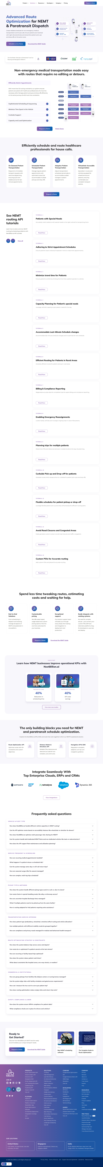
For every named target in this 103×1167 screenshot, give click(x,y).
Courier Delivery (48, 1096)
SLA (60, 1159)
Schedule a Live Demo (16, 44)
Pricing (66, 3)
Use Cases (84, 1105)
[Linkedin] (7, 1096)
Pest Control (47, 1105)
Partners (84, 1074)
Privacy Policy (44, 1159)
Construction (47, 1094)
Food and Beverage (49, 1109)
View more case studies (51, 707)
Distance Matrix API (30, 1074)
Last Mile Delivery (48, 1076)
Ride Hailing (47, 1085)
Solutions (32, 3)
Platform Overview (30, 1103)
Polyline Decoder (86, 1124)
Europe (27, 1118)
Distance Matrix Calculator (89, 1120)
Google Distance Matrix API (70, 1076)
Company (58, 3)
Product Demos (86, 1092)
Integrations (66, 1096)
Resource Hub (89, 1159)
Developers (50, 3)
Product (25, 3)
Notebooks (66, 1092)
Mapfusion (28, 1098)
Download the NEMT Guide (36, 1049)
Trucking (46, 1072)
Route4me (65, 1081)
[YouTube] (9, 1096)
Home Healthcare (48, 1118)
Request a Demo (90, 3)
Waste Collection (48, 1083)
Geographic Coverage (30, 1113)
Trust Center (85, 1081)
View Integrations (51, 797)
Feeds (83, 1107)
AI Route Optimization (31, 1100)
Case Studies (85, 1096)
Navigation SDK (29, 1079)
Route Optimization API (31, 1072)
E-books (84, 1098)
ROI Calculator (85, 1094)
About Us (84, 1076)
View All (27, 1092)
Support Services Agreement (69, 1159)
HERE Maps (66, 1079)
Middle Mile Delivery (49, 1092)
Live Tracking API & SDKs (31, 1083)
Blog (83, 1103)
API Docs (65, 1090)
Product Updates (86, 1100)
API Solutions (66, 1100)
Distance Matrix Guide (68, 1111)
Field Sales (47, 1107)
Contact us (84, 1079)
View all (20, 241)
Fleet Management (49, 1074)
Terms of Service (53, 1159)
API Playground (67, 1098)
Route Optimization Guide (70, 1109)
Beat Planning (48, 1111)
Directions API (29, 1076)
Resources (41, 3)
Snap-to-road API (29, 1090)
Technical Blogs (67, 1103)
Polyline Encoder (86, 1122)
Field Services (47, 1081)
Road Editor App (29, 1105)
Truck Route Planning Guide (70, 1113)
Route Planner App (87, 1116)
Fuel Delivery (47, 1116)
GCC (26, 1116)
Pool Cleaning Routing (50, 1120)
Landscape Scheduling (50, 1122)
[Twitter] (12, 1096)
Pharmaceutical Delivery (50, 1098)
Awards (84, 1083)
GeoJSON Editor (86, 1118)
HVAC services (48, 1103)
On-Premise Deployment (31, 1111)
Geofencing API (29, 1085)
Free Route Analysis (87, 1109)
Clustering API (29, 1087)
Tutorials (65, 1094)
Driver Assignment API (31, 1081)
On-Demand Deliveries (50, 1079)
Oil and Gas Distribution (50, 1101)
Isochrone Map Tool (87, 1126)
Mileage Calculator (87, 1129)
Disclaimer (81, 1159)
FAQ (83, 1085)
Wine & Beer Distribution (50, 1114)
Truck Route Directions (88, 1131)
